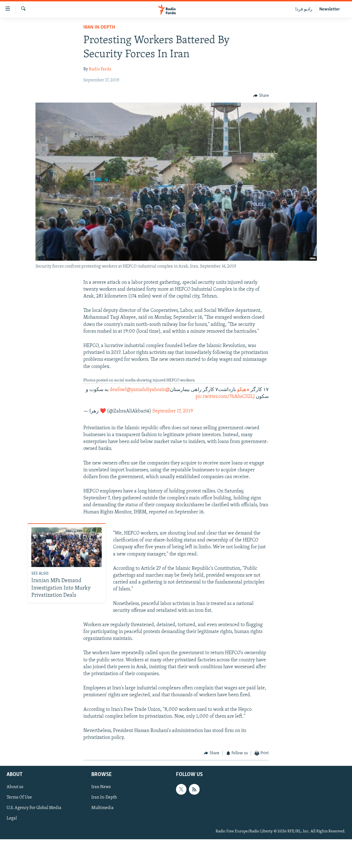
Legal (12, 818)
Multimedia (102, 808)
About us (15, 787)
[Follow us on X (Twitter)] (181, 789)
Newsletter (329, 9)
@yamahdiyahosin (146, 389)
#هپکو (243, 389)
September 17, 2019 (172, 411)
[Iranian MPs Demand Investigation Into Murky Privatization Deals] (66, 547)
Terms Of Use (19, 797)
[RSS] (194, 789)
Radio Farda (100, 69)
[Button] (261, 95)
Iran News (101, 787)
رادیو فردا (303, 9)
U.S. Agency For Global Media (34, 808)
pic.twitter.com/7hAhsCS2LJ (225, 396)
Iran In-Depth (99, 27)
